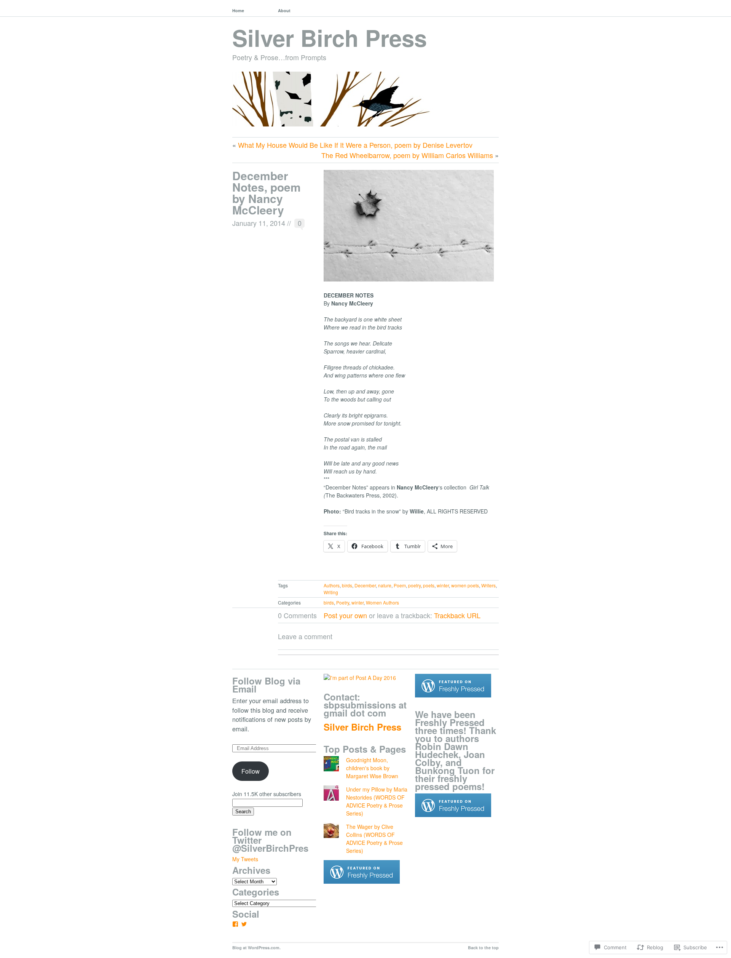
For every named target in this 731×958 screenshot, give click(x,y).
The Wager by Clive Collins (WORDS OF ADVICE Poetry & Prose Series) (374, 838)
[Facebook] (235, 924)
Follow (250, 771)
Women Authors (382, 602)
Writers (488, 585)
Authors (332, 585)
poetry (414, 585)
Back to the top (483, 947)
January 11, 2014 (258, 223)
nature (384, 585)
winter (443, 585)
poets (428, 585)
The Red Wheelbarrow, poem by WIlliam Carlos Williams (407, 155)
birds (347, 585)
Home (238, 10)
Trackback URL (457, 615)
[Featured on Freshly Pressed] (362, 889)
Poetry (342, 602)
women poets (465, 585)
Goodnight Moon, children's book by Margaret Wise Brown (372, 768)
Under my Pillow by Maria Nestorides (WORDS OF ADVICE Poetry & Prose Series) (376, 801)
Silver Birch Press (329, 37)
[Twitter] (244, 924)
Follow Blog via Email (266, 684)
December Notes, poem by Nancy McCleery (266, 192)
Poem (400, 585)
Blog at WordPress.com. (256, 947)
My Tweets (245, 859)
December (365, 585)
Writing (331, 592)
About (284, 10)
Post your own (345, 615)
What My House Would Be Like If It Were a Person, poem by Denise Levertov (355, 145)
